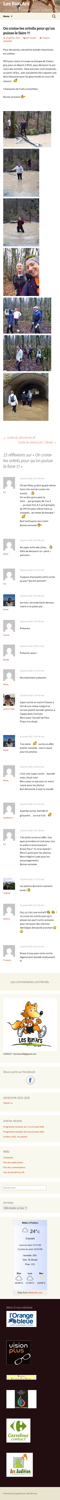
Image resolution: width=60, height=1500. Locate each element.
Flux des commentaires (14, 1167)
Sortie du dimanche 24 (19, 437)
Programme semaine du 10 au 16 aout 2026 (23, 1131)
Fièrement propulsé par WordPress (20, 1493)
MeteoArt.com (35, 1292)
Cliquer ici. (8, 1102)
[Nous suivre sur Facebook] (30, 1080)
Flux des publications (13, 1162)
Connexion (8, 1157)
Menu (6, 16)
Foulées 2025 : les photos (15, 1136)
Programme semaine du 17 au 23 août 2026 (23, 1126)
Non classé (31, 37)
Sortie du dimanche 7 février (37, 442)
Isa (4, 492)
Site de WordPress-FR (13, 1172)
